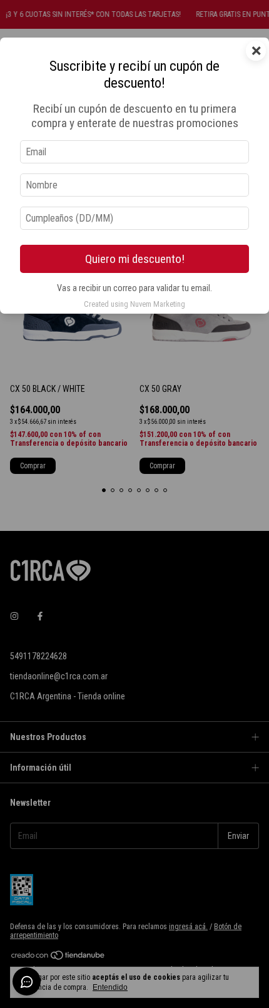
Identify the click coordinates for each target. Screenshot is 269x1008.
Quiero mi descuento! (135, 259)
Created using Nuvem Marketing (134, 304)
